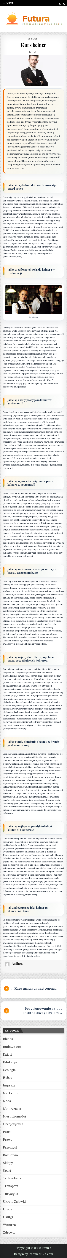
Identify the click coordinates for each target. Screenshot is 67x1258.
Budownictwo (13, 1047)
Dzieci (7, 1054)
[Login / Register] (60, 4)
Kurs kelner (33, 45)
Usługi (8, 1217)
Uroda (7, 1209)
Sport (7, 1170)
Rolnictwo (10, 1155)
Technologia (12, 1178)
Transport (10, 1186)
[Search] (64, 4)
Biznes (34, 38)
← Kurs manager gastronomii (34, 988)
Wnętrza (9, 1225)
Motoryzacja (12, 1109)
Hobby (7, 1077)
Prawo (7, 1139)
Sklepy (8, 1163)
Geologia (9, 1070)
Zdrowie (9, 1232)
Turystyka (10, 1194)
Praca (7, 1132)
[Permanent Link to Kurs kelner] (33, 70)
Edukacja (10, 1062)
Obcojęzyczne (13, 1124)
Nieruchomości (14, 1116)
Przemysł (10, 1147)
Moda (7, 1101)
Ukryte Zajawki (14, 1201)
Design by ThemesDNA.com (33, 1254)
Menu (10, 3)
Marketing (10, 1093)
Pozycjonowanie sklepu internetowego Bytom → (42, 1011)
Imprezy (9, 1085)
